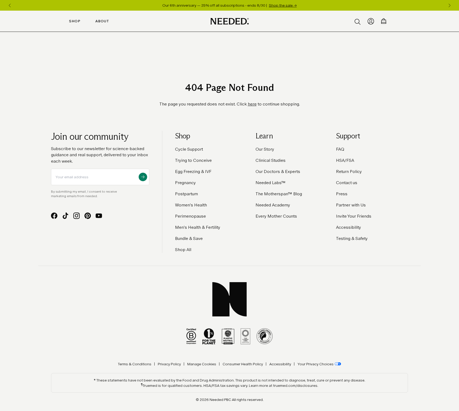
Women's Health (191, 204)
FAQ (340, 149)
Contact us (346, 182)
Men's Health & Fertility (197, 227)
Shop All (183, 249)
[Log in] (370, 21)
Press (341, 193)
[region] (229, 5)
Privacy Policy (169, 364)
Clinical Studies (271, 160)
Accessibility (348, 227)
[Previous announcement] (9, 5)
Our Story (265, 149)
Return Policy (349, 171)
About (102, 21)
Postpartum (186, 193)
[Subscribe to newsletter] (143, 177)
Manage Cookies (201, 364)
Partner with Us (351, 204)
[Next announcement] (449, 5)
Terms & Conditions (134, 364)
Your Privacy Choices (316, 364)
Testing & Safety (352, 238)
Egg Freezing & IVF (193, 171)
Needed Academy (273, 204)
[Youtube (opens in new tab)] (99, 216)
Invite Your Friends (353, 216)
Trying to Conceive (193, 160)
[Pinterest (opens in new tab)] (87, 216)
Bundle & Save (189, 238)
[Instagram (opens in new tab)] (76, 216)
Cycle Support (189, 149)
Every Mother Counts (276, 216)
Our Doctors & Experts (278, 171)
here (252, 104)
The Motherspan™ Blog (279, 193)
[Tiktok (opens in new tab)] (65, 216)
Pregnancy (185, 182)
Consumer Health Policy (243, 364)
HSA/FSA (345, 160)
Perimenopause (190, 216)
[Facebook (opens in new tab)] (54, 216)
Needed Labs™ (271, 182)
